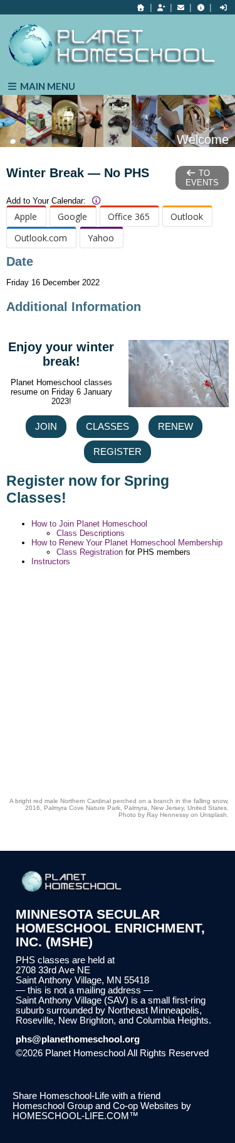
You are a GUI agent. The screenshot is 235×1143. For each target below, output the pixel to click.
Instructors (50, 561)
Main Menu (46, 86)
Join (46, 427)
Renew (175, 427)
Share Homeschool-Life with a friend (86, 1096)
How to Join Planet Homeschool (89, 523)
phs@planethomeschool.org (78, 1039)
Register (117, 452)
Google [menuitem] (72, 216)
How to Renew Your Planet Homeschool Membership (126, 542)
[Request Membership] (161, 7)
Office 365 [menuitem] (129, 216)
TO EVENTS (202, 177)
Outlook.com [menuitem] (40, 238)
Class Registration (89, 552)
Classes (107, 427)
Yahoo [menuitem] (101, 238)
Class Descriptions (90, 533)
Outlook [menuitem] (186, 216)
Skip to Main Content (67, 1063)
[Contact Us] (181, 7)
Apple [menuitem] (25, 216)
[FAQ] (200, 7)
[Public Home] (141, 7)
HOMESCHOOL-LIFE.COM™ (75, 1116)
